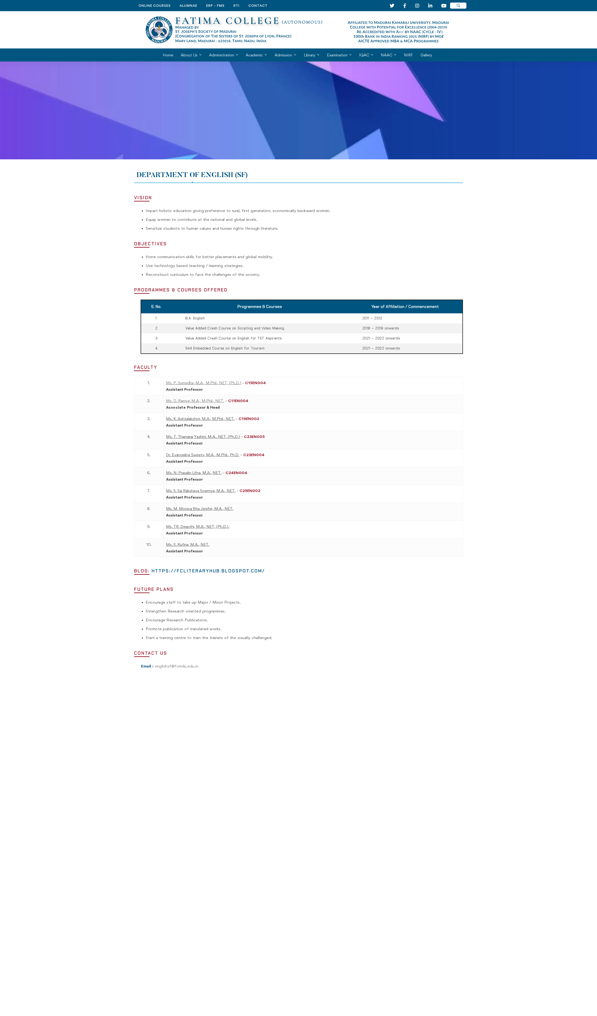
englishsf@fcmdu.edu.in (176, 666)
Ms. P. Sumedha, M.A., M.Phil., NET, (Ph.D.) (203, 382)
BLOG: (199, 571)
